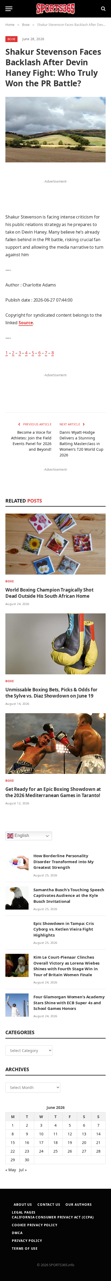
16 (27, 1142)
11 (55, 1133)
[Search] (103, 9)
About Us (23, 1204)
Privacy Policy (27, 1240)
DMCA (17, 1233)
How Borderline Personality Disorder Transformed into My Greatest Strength (63, 861)
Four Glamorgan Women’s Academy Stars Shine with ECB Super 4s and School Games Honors (69, 1002)
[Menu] (8, 9)
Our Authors (78, 1204)
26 (70, 1151)
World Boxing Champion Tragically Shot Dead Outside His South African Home (49, 593)
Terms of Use (25, 1248)
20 (84, 1142)
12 (70, 1133)
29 (13, 1159)
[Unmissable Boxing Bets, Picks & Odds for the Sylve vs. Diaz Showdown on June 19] (55, 643)
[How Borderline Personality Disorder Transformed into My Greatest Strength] (17, 864)
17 (41, 1142)
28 (98, 1151)
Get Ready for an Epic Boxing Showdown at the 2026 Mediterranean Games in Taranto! (53, 792)
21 (98, 1142)
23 (27, 1151)
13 (84, 1133)
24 (41, 1151)
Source (26, 323)
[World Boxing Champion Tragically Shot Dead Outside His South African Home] (55, 544)
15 (13, 1142)
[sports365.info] (55, 9)
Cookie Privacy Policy (34, 1225)
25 (55, 1151)
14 (98, 1133)
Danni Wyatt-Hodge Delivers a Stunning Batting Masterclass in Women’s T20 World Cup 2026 (81, 443)
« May (10, 1169)
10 (41, 1133)
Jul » (23, 1169)
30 (27, 1159)
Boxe (11, 39)
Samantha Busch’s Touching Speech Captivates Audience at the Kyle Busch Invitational (68, 895)
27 (84, 1151)
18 (55, 1142)
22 (13, 1151)
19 (70, 1142)
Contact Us (48, 1204)
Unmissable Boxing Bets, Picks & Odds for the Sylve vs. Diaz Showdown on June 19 (51, 692)
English (21, 835)
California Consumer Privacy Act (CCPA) (53, 1217)
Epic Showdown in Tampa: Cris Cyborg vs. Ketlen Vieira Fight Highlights (63, 929)
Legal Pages (24, 1212)
